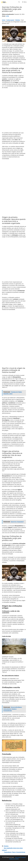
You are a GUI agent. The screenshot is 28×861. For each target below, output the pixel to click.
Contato (23, 857)
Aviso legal (17, 857)
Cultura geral (10, 20)
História (17, 20)
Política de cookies (14, 858)
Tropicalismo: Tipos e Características (14, 852)
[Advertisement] (14, 104)
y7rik (7, 16)
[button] (19, 2)
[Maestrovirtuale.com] (4, 2)
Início (3, 20)
